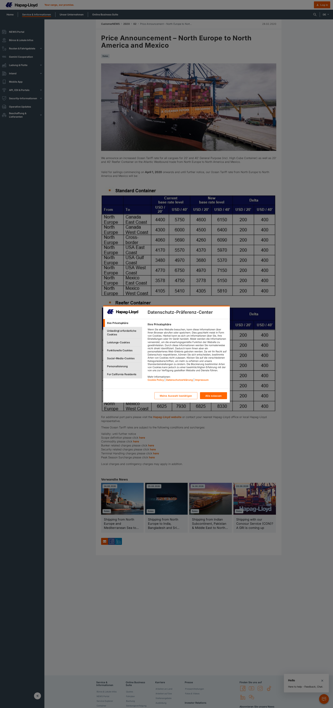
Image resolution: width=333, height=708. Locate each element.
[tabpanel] (187, 353)
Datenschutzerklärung (179, 379)
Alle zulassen (213, 395)
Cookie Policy (156, 379)
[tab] (122, 323)
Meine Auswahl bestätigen (176, 395)
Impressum (202, 379)
